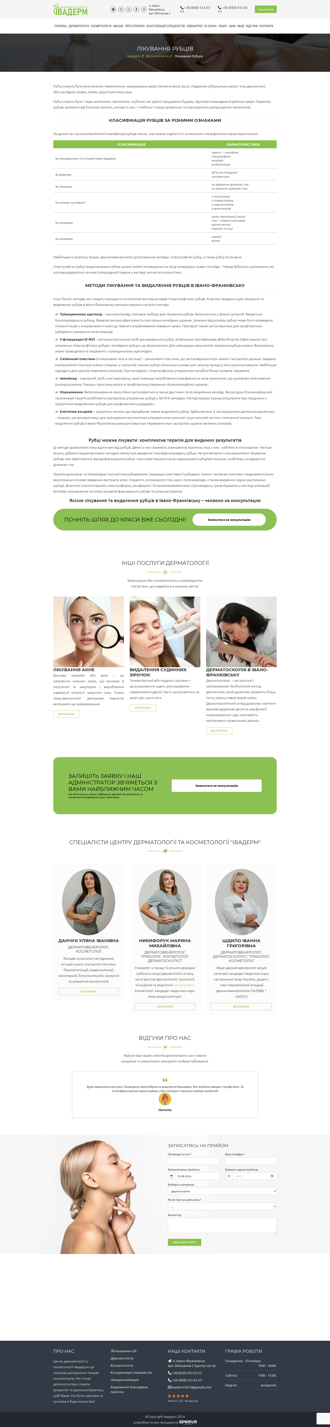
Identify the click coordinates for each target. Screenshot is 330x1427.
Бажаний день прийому (184, 1169)
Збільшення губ (124, 1351)
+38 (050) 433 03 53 (232, 9)
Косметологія (101, 26)
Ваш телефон (234, 1154)
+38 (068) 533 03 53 (195, 9)
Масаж (118, 26)
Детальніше (66, 714)
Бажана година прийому (241, 1169)
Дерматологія (79, 26)
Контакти (266, 26)
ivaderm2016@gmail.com (191, 1387)
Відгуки (252, 26)
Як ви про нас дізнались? (184, 1199)
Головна (60, 26)
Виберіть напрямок (181, 1184)
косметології (107, 985)
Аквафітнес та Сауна (202, 26)
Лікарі (222, 26)
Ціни (232, 26)
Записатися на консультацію (229, 520)
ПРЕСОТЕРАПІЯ (135, 26)
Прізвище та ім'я (179, 1154)
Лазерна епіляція (125, 1380)
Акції (240, 26)
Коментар (174, 1215)
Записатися (265, 9)
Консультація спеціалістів (165, 26)
